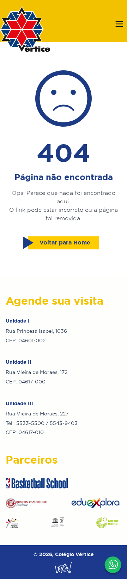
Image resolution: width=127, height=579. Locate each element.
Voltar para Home (65, 242)
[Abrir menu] (119, 24)
